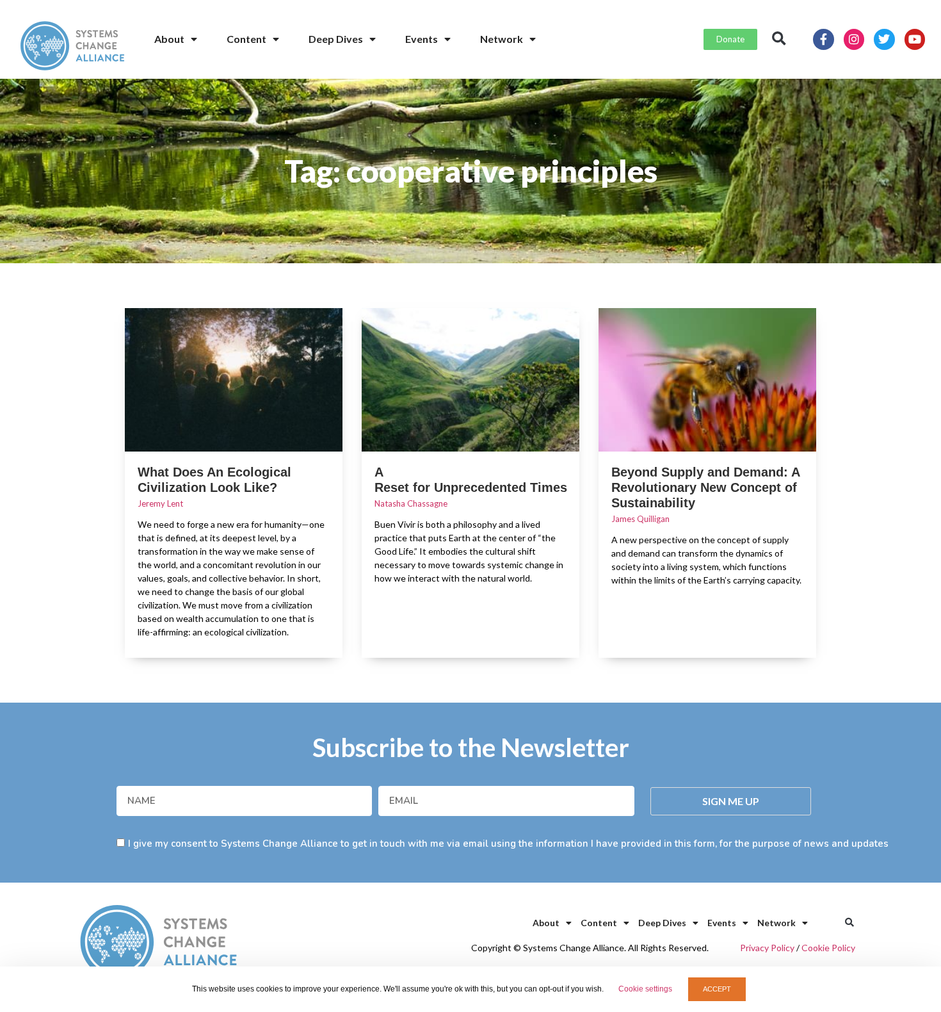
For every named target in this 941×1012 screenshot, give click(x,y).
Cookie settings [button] (645, 988)
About (169, 39)
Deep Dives (336, 39)
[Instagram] (854, 39)
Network (501, 39)
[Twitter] (884, 39)
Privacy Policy (767, 947)
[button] (779, 39)
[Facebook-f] (823, 39)
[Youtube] (915, 39)
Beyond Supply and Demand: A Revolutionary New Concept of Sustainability (705, 487)
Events (421, 39)
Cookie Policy (828, 947)
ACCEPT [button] (717, 989)
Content (246, 39)
